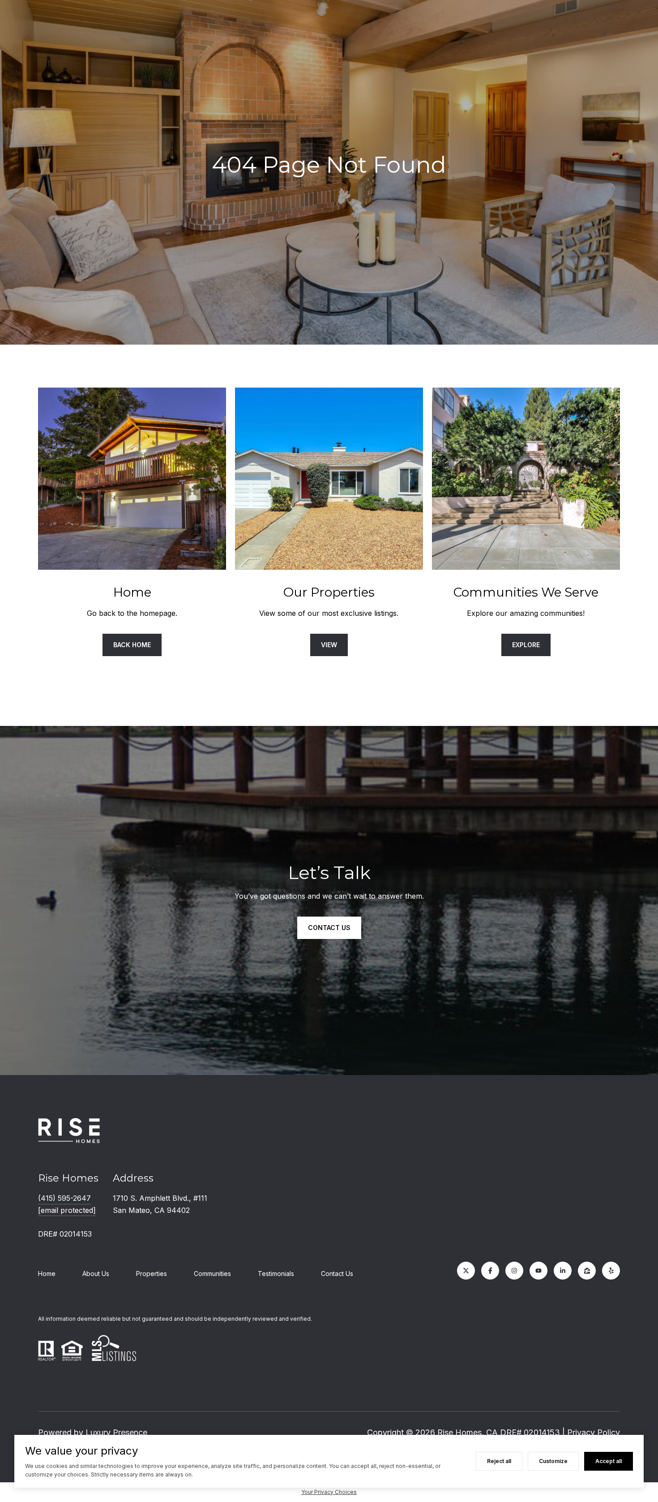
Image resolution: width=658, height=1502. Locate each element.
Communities (212, 1273)
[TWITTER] (466, 1271)
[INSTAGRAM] (514, 1271)
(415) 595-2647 (64, 1198)
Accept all (608, 1461)
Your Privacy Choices (329, 1492)
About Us (95, 1273)
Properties (151, 1273)
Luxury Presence (116, 1432)
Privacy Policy (593, 1432)
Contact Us (337, 1273)
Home (47, 1273)
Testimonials (276, 1273)
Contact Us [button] (329, 927)
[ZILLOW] (587, 1271)
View (329, 645)
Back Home (132, 645)
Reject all (499, 1461)
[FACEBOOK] (490, 1271)
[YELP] (611, 1271)
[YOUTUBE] (538, 1271)
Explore (526, 645)
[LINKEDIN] (563, 1271)
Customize (553, 1461)
